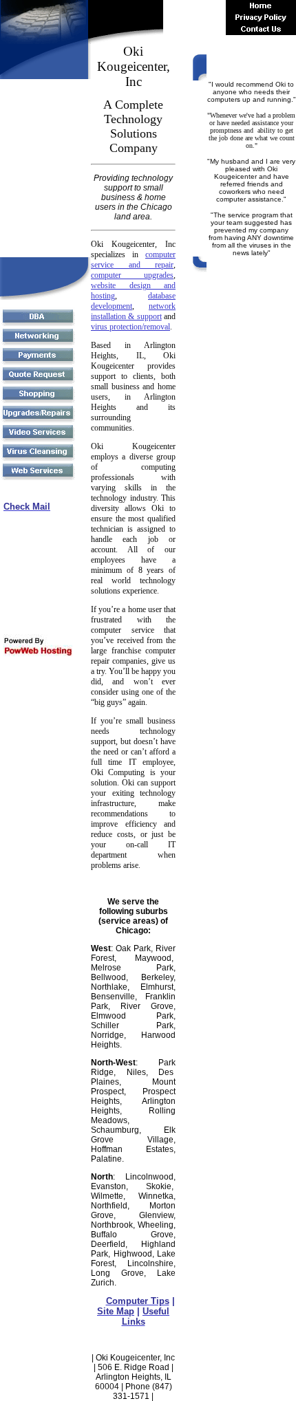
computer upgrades (132, 275)
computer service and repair (133, 260)
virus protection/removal (130, 327)
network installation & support (133, 311)
